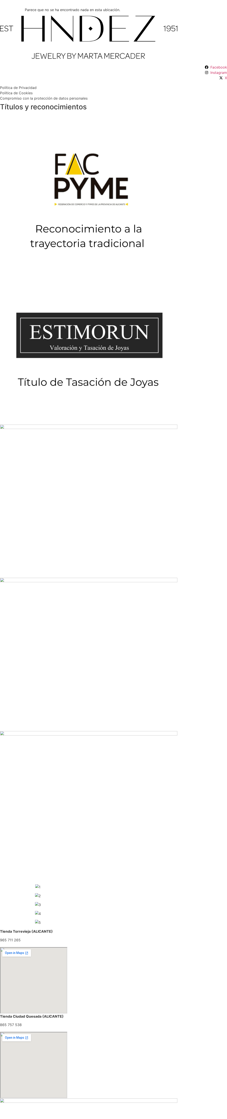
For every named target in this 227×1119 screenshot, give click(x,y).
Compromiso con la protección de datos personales (44, 98)
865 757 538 (11, 1025)
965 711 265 (10, 940)
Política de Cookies (16, 93)
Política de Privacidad (18, 87)
